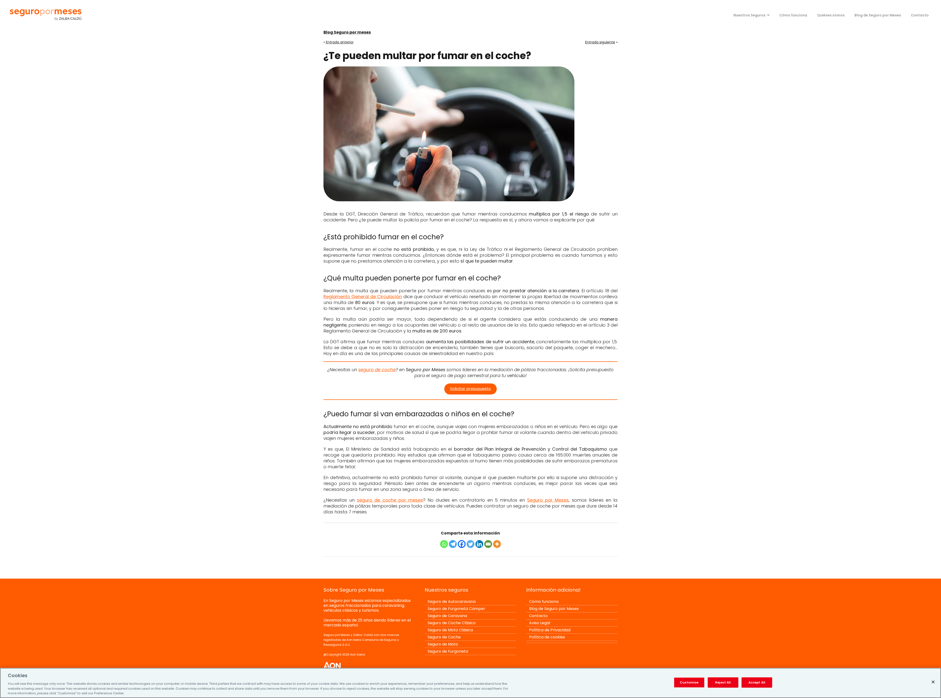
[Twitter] (470, 544)
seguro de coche (377, 370)
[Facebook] (462, 544)
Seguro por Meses (548, 500)
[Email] (488, 544)
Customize (689, 682)
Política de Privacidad (549, 630)
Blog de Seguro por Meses (877, 15)
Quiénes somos (831, 15)
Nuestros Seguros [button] (749, 15)
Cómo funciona (793, 15)
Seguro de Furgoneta (448, 651)
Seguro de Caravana (447, 616)
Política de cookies (547, 637)
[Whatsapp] (444, 544)
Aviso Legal (539, 623)
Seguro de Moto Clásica (450, 630)
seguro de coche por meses (390, 500)
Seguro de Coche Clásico (452, 623)
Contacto (920, 15)
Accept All (756, 682)
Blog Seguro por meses (347, 32)
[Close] (933, 682)
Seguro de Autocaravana (452, 601)
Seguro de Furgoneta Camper (456, 608)
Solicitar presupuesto (470, 389)
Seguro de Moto (443, 644)
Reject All (723, 682)
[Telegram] (453, 544)
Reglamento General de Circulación (362, 296)
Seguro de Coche (444, 637)
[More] (497, 544)
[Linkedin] (479, 544)
